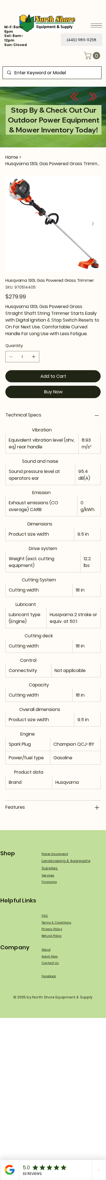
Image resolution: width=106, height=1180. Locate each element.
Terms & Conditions (56, 923)
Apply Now (50, 956)
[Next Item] (93, 223)
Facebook (49, 976)
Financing (49, 882)
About (46, 950)
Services (48, 875)
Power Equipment (55, 854)
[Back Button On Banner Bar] (74, 96)
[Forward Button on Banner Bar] (93, 96)
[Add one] (33, 356)
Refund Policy (52, 936)
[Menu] (96, 25)
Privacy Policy (52, 929)
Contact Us (50, 963)
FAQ (45, 916)
